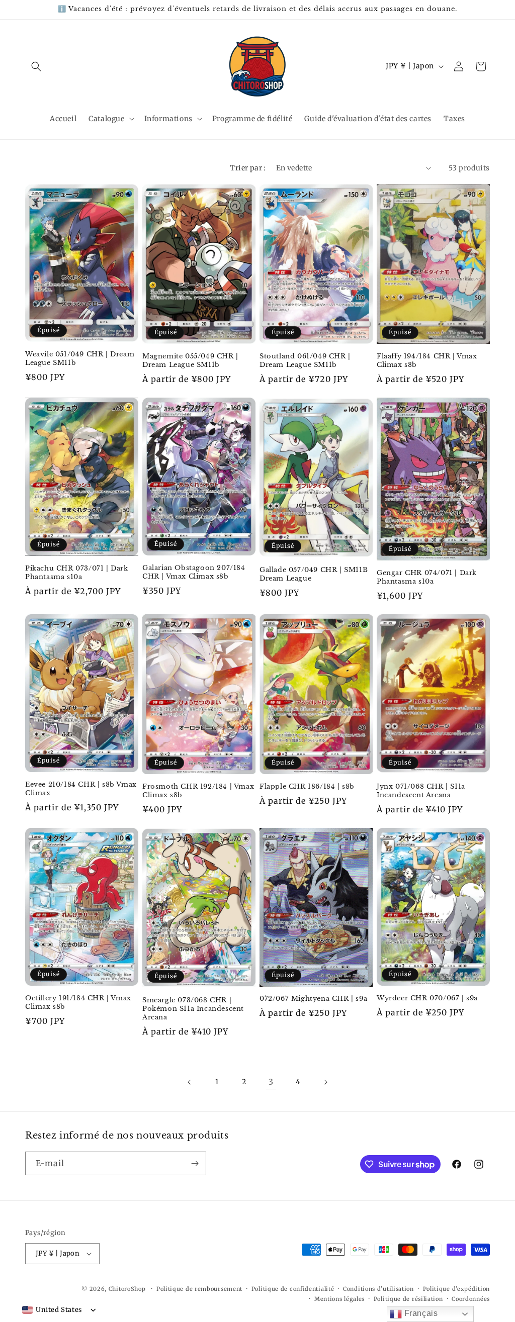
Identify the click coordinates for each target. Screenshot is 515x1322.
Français (420, 1313)
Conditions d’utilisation (378, 1288)
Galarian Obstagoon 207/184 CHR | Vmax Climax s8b (193, 572)
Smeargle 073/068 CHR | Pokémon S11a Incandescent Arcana (193, 1008)
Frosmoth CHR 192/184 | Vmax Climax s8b (198, 791)
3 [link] (271, 1082)
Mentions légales (339, 1298)
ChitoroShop (127, 1288)
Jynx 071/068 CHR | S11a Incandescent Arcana (421, 791)
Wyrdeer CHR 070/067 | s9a (427, 998)
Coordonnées (471, 1298)
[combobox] (52, 1310)
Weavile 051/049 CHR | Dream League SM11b (79, 358)
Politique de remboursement (199, 1288)
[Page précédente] (190, 1082)
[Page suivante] (325, 1082)
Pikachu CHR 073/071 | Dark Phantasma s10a (76, 572)
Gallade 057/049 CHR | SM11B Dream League (314, 574)
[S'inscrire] (195, 1163)
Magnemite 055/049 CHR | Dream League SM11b (190, 360)
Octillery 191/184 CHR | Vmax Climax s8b (78, 1002)
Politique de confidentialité (292, 1288)
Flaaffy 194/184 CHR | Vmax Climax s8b (427, 360)
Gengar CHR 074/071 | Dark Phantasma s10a (427, 577)
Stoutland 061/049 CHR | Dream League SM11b (305, 360)
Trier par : (248, 167)
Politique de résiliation (408, 1298)
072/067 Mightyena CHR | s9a (313, 999)
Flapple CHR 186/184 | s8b (307, 787)
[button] (36, 66)
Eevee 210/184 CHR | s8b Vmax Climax (81, 789)
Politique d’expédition (456, 1288)
